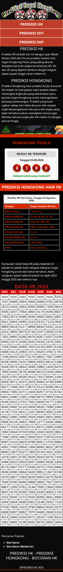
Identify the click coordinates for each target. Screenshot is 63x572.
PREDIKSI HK (31, 24)
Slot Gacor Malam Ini (20, 546)
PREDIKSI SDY (31, 33)
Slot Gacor (13, 542)
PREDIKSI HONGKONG (31, 80)
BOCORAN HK (44, 558)
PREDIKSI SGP (31, 41)
